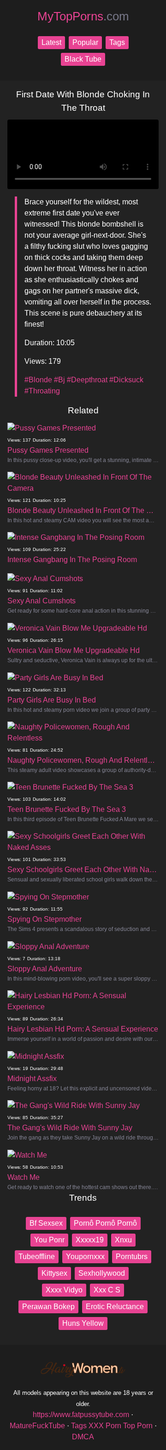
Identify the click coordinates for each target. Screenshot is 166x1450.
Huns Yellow (83, 1323)
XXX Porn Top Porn (121, 1426)
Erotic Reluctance (115, 1307)
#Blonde (38, 380)
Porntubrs (132, 1256)
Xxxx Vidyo (64, 1290)
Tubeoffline (36, 1256)
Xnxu (123, 1240)
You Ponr (49, 1240)
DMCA (83, 1437)
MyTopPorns (83, 16)
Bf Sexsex (46, 1223)
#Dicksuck (126, 380)
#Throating (42, 391)
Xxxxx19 (90, 1240)
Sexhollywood (101, 1273)
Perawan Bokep (48, 1307)
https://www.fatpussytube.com (81, 1414)
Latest (51, 42)
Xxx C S (107, 1290)
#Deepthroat (87, 380)
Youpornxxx (85, 1256)
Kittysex (54, 1273)
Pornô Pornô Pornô (105, 1223)
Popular (85, 42)
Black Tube (83, 59)
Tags (117, 42)
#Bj (59, 380)
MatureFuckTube (37, 1426)
